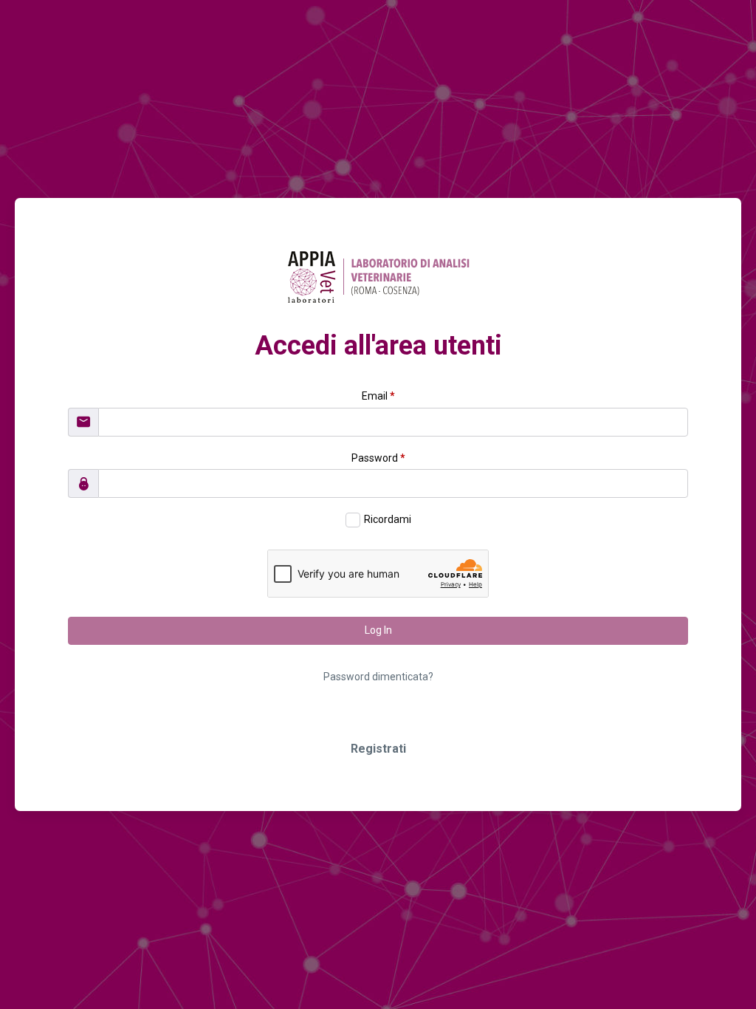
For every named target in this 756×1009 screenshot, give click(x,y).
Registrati (378, 749)
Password (378, 458)
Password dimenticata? (378, 677)
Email (378, 396)
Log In (378, 630)
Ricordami (387, 519)
